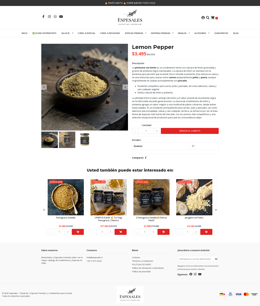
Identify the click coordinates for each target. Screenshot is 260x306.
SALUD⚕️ (65, 33)
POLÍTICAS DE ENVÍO (141, 264)
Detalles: (136, 139)
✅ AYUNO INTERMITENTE (44, 33)
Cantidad (146, 125)
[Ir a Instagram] (49, 16)
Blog (235, 33)
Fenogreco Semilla (65, 217)
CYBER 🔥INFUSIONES (110, 33)
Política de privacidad (141, 271)
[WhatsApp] (55, 16)
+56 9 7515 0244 (94, 261)
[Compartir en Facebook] (145, 157)
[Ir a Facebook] (43, 16)
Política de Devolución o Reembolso (148, 268)
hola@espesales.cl (95, 257)
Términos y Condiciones (142, 261)
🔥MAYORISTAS (221, 33)
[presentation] (44, 87)
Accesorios (200, 33)
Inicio (24, 33)
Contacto (136, 257)
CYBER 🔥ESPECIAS (86, 33)
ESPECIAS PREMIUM (134, 33)
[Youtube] (61, 16)
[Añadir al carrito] (78, 232)
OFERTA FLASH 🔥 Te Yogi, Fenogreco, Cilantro (108, 219)
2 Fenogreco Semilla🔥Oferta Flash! (151, 219)
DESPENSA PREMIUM (160, 33)
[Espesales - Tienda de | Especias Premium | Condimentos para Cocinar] (130, 17)
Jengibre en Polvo (194, 217)
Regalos (182, 33)
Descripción (138, 63)
